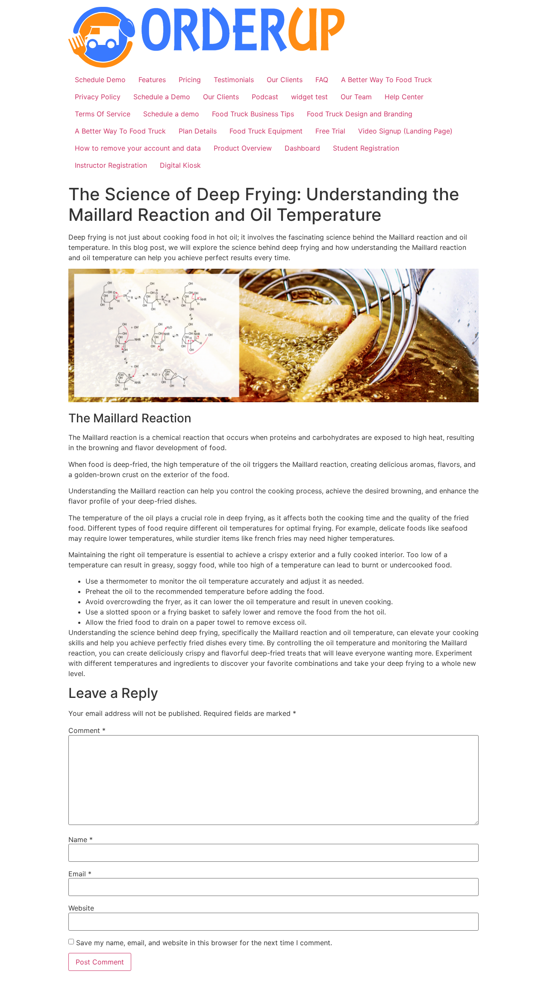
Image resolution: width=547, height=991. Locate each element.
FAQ (321, 79)
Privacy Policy (98, 96)
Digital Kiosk (180, 165)
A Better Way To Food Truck (386, 79)
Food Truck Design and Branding (359, 114)
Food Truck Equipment (266, 131)
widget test (309, 96)
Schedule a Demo (161, 96)
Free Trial (330, 131)
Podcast (265, 96)
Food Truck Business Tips (253, 114)
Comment (87, 730)
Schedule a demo (171, 114)
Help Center (404, 96)
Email (79, 873)
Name (80, 839)
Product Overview (243, 148)
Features (152, 79)
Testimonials (234, 79)
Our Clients (285, 79)
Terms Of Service (102, 114)
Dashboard (302, 148)
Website (81, 908)
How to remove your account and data (138, 148)
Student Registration (366, 148)
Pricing (190, 79)
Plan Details (198, 131)
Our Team (356, 96)
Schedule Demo (100, 79)
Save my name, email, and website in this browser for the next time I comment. (204, 942)
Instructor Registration (111, 165)
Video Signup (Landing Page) (405, 131)
